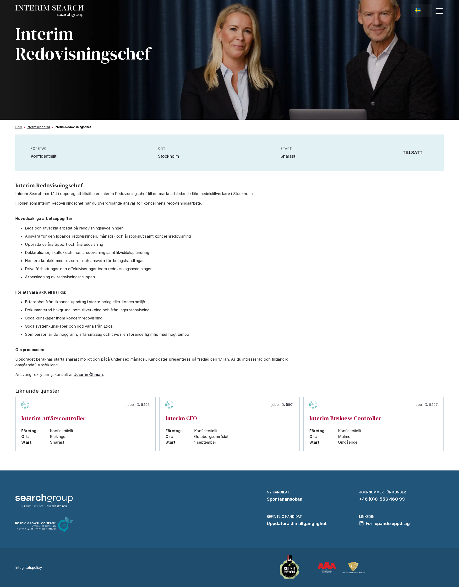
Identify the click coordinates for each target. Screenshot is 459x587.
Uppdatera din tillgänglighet (297, 523)
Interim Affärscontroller (53, 418)
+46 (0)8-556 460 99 (382, 499)
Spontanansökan (284, 499)
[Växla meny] (440, 11)
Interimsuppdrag (38, 127)
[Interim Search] (49, 11)
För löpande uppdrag (388, 523)
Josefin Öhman (88, 374)
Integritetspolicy (28, 567)
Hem (18, 127)
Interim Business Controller (345, 418)
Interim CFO (181, 418)
